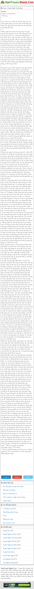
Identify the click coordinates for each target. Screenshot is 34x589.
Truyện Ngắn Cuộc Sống (15, 8)
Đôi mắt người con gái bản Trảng (13, 486)
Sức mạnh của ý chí (9, 523)
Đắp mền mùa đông (9, 490)
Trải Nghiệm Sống (8, 563)
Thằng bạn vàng (8, 519)
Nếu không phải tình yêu (10, 512)
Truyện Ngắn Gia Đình (10, 545)
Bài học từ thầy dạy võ (10, 493)
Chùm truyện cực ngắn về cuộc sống (14, 497)
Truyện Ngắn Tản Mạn (10, 548)
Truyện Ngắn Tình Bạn (10, 541)
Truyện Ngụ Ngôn (8, 555)
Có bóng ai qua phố (9, 508)
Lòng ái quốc (7, 501)
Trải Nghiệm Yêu (8, 559)
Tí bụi (4, 515)
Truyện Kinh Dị (7, 552)
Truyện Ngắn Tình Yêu (9, 534)
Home (4, 8)
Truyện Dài (6, 530)
